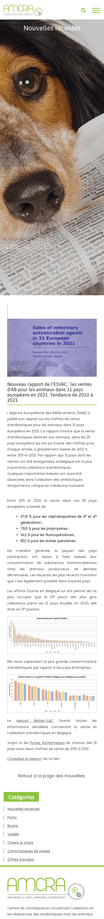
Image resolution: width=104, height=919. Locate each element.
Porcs (12, 817)
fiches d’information (47, 742)
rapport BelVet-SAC (34, 720)
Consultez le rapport (24, 758)
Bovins (12, 825)
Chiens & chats (20, 842)
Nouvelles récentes (23, 808)
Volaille (13, 834)
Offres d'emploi (20, 859)
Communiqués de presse (28, 851)
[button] (96, 10)
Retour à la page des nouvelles (52, 775)
